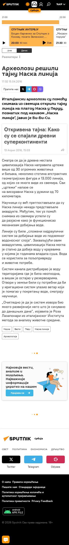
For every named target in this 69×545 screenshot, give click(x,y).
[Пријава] (41, 4)
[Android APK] (14, 511)
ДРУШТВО (57, 449)
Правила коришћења (25, 482)
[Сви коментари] (6, 539)
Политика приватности (16, 501)
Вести (18, 329)
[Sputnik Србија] (11, 5)
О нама (6, 482)
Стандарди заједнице (32, 487)
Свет (5, 449)
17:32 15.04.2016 (12, 81)
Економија (39, 449)
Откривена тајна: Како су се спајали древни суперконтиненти (31, 135)
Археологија (10, 336)
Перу (27, 329)
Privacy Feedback (42, 501)
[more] (63, 150)
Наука (7, 329)
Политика (19, 449)
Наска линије (42, 329)
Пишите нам (9, 487)
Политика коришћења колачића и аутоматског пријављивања (23, 494)
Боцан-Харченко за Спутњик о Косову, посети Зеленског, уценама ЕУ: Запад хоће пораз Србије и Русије (30, 38)
